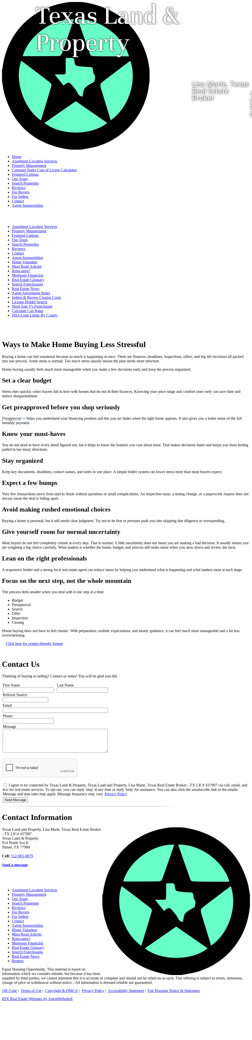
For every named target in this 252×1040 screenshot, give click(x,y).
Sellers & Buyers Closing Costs (36, 297)
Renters (18, 961)
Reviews (18, 188)
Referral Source (15, 695)
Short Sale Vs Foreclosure (32, 306)
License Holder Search (29, 302)
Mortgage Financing (27, 275)
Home (16, 157)
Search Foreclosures (27, 284)
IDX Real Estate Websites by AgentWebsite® (37, 999)
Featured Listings (25, 174)
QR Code (9, 991)
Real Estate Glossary (28, 280)
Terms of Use (31, 991)
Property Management (29, 165)
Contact (18, 201)
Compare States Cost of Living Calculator (44, 170)
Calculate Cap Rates (27, 311)
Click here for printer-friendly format (34, 643)
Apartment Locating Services (34, 161)
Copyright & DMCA (61, 991)
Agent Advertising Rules (31, 293)
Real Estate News (25, 289)
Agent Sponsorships (27, 205)
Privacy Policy (116, 794)
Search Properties (25, 183)
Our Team (20, 179)
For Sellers (20, 196)
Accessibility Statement (126, 991)
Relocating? (21, 271)
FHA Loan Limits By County (35, 315)
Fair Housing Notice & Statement (174, 991)
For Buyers (20, 192)
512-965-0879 (22, 856)
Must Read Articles (27, 266)
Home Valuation (24, 262)
